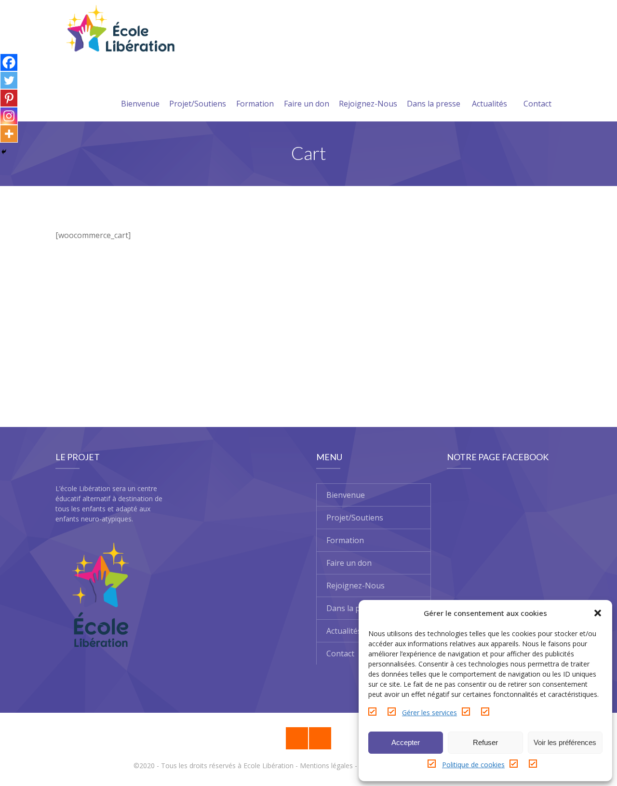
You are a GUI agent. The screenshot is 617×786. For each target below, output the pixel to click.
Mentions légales (326, 765)
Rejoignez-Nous (368, 103)
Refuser (485, 742)
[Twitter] (9, 80)
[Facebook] (9, 62)
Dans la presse (433, 103)
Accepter (405, 742)
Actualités (489, 103)
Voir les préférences (565, 742)
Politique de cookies (473, 764)
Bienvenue (140, 103)
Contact (537, 103)
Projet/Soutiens (197, 103)
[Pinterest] (9, 98)
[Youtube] (320, 738)
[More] (9, 134)
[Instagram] (9, 116)
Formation (255, 103)
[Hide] (4, 152)
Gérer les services (429, 712)
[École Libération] (119, 30)
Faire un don (306, 103)
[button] (598, 613)
